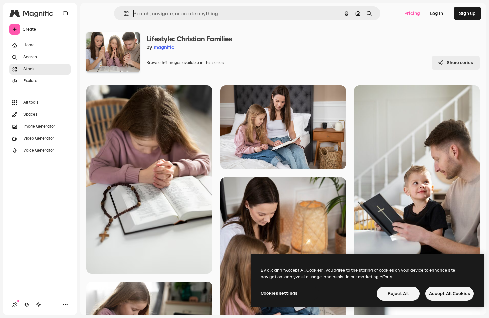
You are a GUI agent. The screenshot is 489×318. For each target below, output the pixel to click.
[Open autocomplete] (123, 13)
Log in (436, 13)
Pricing (412, 13)
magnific (164, 47)
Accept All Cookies (449, 293)
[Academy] (26, 304)
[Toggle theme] (38, 304)
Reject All (398, 293)
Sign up (467, 13)
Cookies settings (279, 293)
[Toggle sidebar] (65, 13)
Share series (460, 62)
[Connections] (14, 304)
